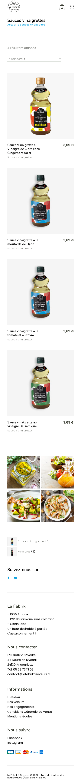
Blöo (43, 777)
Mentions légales (19, 716)
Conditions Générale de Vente (29, 712)
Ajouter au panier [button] (58, 145)
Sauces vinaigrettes (20, 157)
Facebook (14, 738)
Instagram (15, 743)
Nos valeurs (15, 702)
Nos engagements (20, 707)
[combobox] (34, 57)
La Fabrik (14, 697)
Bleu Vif (34, 777)
